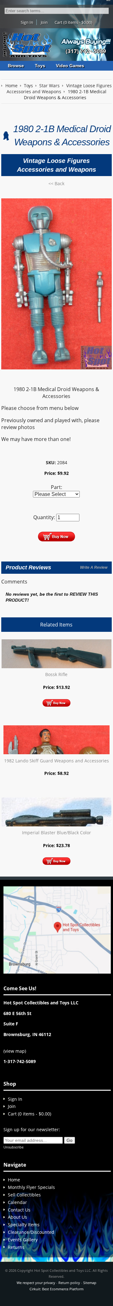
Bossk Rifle (56, 674)
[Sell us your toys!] (86, 41)
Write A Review (93, 567)
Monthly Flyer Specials (31, 1187)
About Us (17, 1217)
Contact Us (19, 1210)
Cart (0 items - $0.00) (73, 22)
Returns (16, 1247)
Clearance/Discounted (31, 1232)
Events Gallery (23, 1240)
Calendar (17, 1202)
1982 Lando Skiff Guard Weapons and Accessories (56, 761)
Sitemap (89, 1282)
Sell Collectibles (24, 1195)
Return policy (69, 1282)
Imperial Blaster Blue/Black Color (56, 833)
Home (14, 1180)
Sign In (27, 22)
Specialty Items (24, 1225)
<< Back (56, 183)
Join (44, 22)
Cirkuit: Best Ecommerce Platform (56, 1289)
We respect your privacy (36, 1282)
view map (15, 1051)
